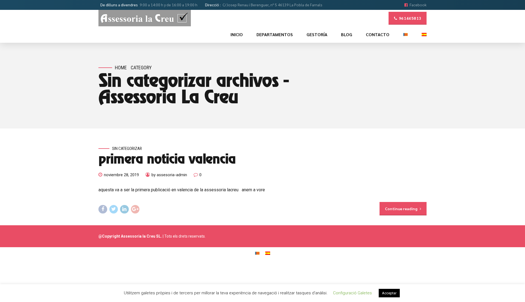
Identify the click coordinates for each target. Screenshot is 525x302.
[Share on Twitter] (113, 209)
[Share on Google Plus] (135, 209)
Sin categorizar (127, 148)
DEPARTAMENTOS (274, 34)
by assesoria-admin (169, 174)
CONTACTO (377, 34)
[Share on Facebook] (102, 209)
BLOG (346, 34)
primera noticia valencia (167, 159)
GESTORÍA (317, 34)
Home (121, 67)
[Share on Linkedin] (124, 209)
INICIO (237, 34)
